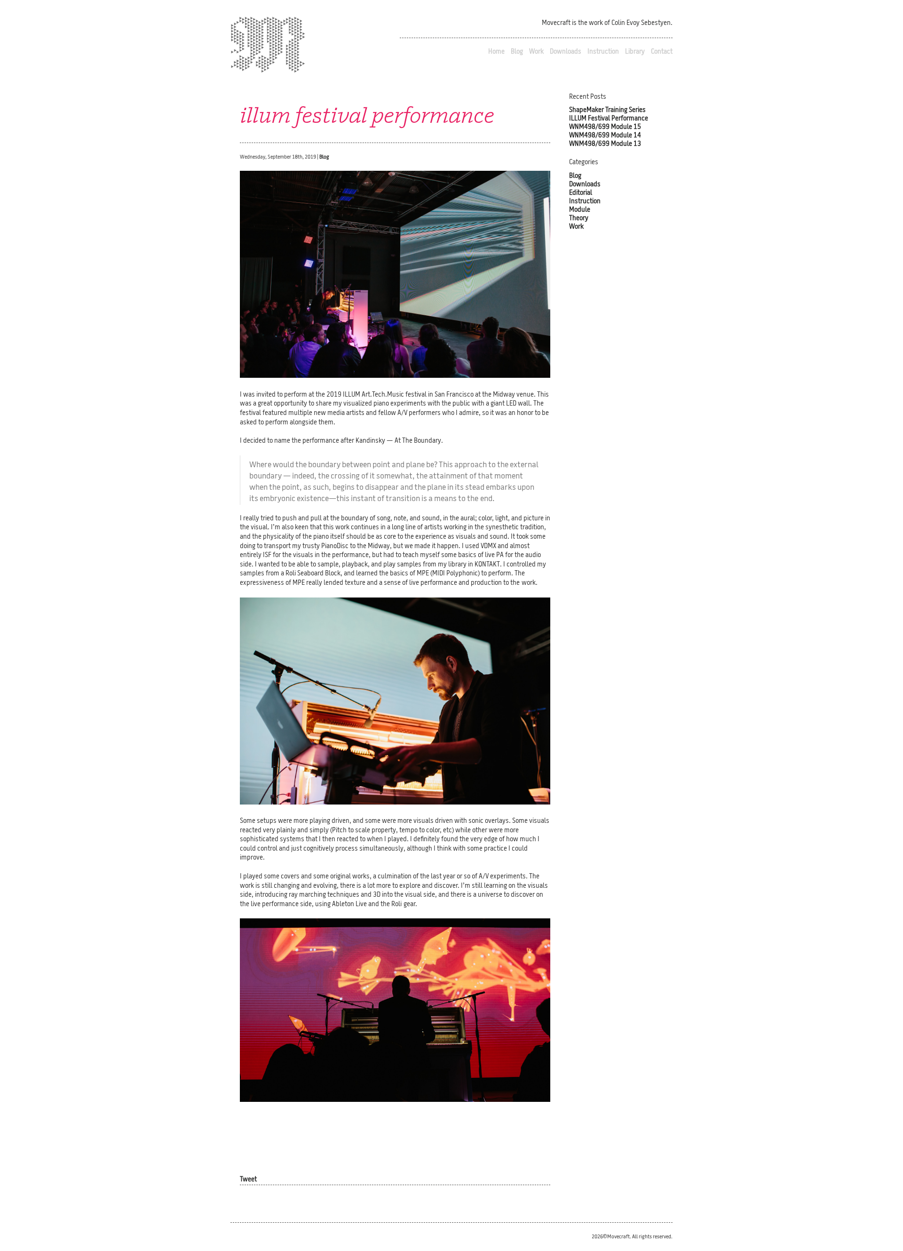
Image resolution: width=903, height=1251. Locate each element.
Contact (662, 52)
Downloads (565, 52)
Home (496, 52)
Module (579, 210)
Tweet (248, 1179)
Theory (578, 218)
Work (536, 52)
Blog (517, 52)
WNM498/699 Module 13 (605, 144)
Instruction (603, 52)
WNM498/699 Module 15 (605, 127)
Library (635, 52)
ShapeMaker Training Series (607, 110)
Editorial (580, 193)
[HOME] (268, 46)
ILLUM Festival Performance (608, 118)
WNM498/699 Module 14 (605, 135)
